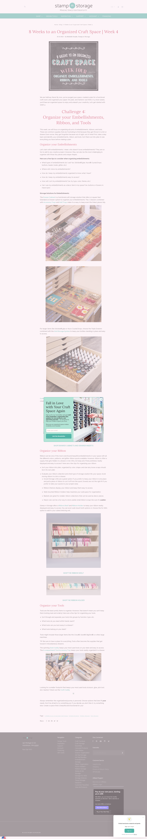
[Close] (101, 399)
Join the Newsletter (58, 436)
